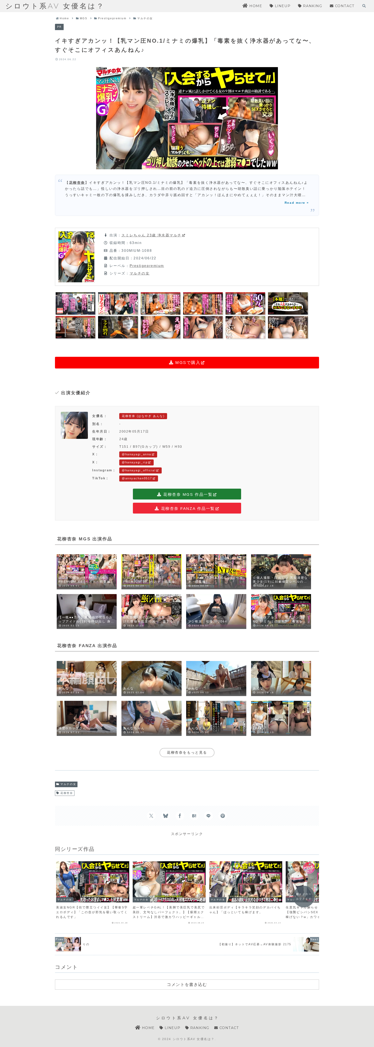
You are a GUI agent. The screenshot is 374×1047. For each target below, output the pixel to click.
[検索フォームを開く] (364, 6)
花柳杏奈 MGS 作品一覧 (187, 494)
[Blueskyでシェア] (165, 815)
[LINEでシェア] (208, 815)
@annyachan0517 (137, 478)
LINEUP (171, 1028)
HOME (148, 1028)
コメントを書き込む (187, 984)
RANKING (199, 1028)
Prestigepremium (147, 266)
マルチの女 (140, 273)
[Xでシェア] (151, 815)
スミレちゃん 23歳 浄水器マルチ (151, 235)
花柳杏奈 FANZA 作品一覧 (187, 508)
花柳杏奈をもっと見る (187, 752)
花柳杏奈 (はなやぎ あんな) (143, 416)
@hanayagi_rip (135, 462)
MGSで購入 (187, 362)
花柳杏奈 (77, 182)
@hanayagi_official (139, 470)
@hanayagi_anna (136, 454)
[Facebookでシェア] (180, 815)
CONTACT (228, 1028)
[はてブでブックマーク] (194, 815)
